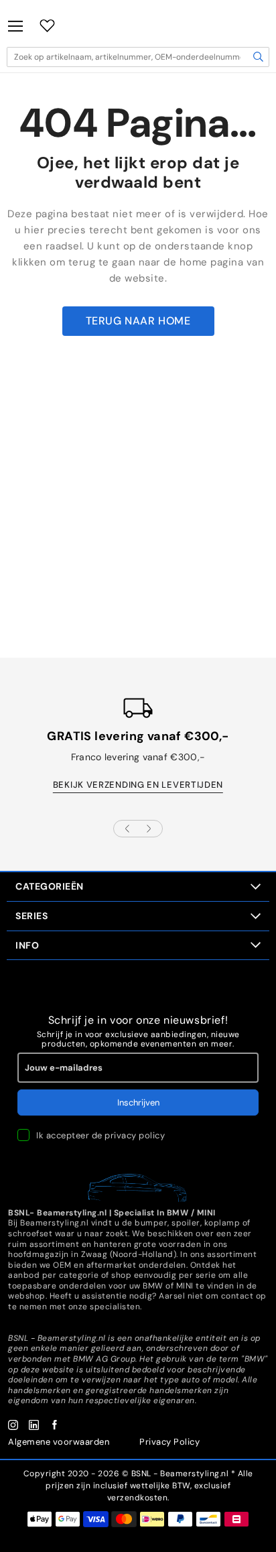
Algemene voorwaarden (58, 1441)
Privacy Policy (169, 1441)
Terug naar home (138, 321)
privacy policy (135, 1135)
